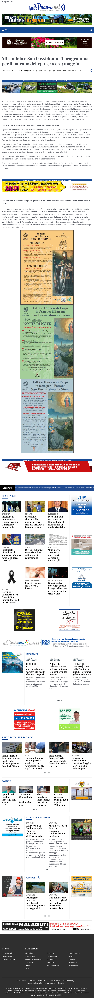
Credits (61, 983)
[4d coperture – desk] (47, 472)
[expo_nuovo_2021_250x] (12, 836)
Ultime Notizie (8, 956)
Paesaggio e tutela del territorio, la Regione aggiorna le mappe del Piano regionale (35, 903)
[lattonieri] (69, 631)
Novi (71, 956)
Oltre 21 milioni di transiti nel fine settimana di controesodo (34, 554)
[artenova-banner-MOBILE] (24, 631)
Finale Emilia (30, 956)
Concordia (29, 962)
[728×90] (47, 24)
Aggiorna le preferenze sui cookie (41, 983)
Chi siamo (22, 980)
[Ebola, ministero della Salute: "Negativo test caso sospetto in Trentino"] (43, 789)
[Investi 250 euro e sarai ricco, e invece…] (35, 572)
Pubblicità (42, 980)
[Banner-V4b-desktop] (47, 93)
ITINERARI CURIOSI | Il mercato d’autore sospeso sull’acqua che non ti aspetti (35, 669)
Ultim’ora (7, 487)
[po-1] (81, 515)
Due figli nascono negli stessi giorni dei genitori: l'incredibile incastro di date (58, 903)
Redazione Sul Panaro (13, 70)
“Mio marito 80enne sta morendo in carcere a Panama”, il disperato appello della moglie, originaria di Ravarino (57, 555)
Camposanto (52, 956)
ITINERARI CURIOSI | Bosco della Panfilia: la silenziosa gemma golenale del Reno (82, 669)
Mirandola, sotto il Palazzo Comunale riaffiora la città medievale (58, 831)
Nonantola (73, 965)
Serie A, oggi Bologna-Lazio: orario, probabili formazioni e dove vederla (58, 761)
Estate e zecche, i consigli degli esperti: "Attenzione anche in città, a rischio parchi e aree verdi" (61, 799)
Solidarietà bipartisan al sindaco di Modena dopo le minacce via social (11, 555)
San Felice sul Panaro (33, 959)
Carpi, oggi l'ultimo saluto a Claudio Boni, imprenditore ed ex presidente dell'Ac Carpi (10, 597)
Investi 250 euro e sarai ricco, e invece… (34, 586)
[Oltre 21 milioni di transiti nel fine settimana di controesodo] (35, 539)
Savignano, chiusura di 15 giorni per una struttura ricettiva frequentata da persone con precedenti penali (34, 522)
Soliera (72, 959)
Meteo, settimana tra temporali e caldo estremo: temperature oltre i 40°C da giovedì (34, 763)
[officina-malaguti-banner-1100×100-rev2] (47, 926)
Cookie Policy (68, 980)
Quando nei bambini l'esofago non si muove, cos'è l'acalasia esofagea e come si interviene (9, 799)
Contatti (32, 980)
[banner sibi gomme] (24, 730)
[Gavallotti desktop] (47, 42)
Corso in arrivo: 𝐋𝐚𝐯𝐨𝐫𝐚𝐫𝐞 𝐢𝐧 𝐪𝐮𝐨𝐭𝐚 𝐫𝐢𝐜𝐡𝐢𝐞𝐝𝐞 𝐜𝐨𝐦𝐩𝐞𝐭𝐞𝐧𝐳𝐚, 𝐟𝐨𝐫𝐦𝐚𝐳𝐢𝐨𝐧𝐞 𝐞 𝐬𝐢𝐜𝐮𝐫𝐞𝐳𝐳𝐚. (68, 640)
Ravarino (72, 962)
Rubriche (32, 653)
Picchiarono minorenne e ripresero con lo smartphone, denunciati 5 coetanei (10, 522)
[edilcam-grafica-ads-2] (81, 588)
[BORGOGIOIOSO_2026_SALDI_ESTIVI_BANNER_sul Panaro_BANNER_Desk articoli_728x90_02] (47, 192)
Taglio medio (42, 70)
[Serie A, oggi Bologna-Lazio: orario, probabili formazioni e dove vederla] (59, 747)
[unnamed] (81, 555)
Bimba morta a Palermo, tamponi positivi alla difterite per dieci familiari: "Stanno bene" (11, 761)
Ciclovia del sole (9, 953)
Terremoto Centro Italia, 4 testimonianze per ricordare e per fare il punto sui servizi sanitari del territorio (26, 799)
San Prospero (74, 953)
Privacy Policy (54, 980)
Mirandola (61, 70)
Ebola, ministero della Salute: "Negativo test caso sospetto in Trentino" (43, 799)
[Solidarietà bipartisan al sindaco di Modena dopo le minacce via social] (11, 539)
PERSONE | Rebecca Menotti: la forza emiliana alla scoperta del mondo (58, 669)
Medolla (28, 965)
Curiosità (33, 877)
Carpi (52, 70)
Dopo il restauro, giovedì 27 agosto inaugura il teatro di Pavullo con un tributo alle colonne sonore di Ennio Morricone (57, 588)
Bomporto (51, 959)
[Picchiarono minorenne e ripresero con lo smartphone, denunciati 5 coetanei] (11, 506)
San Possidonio (74, 70)
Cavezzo (50, 953)
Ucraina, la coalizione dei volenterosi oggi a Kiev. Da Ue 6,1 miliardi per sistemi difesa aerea (81, 763)
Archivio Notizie (8, 959)
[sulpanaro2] (69, 730)
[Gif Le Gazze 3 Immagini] (81, 800)
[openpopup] (91, 30)
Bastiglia (50, 962)
